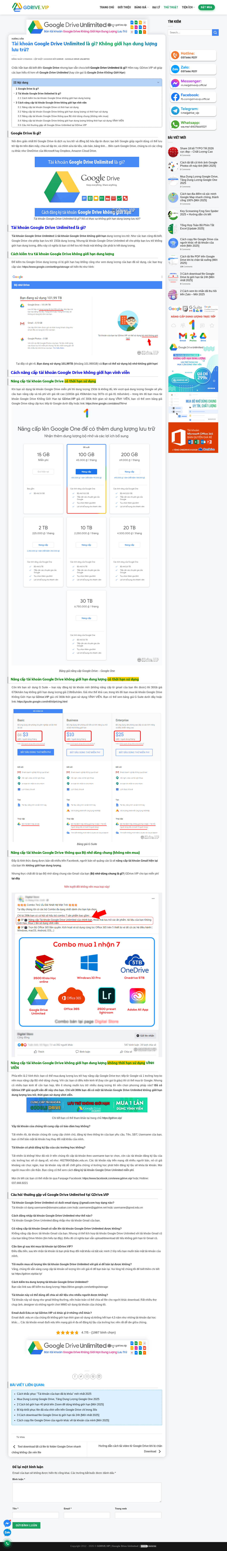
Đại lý (156, 7)
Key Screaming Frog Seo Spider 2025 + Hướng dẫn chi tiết (199, 213)
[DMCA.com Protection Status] (148, 1546)
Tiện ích (187, 7)
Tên (15, 1508)
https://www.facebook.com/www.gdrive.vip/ (107, 1178)
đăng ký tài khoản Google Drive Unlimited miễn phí (104, 1170)
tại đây (16, 878)
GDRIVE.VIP (103, 1546)
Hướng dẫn (18, 38)
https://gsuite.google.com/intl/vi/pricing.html (42, 701)
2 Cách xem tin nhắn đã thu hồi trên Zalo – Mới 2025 (198, 293)
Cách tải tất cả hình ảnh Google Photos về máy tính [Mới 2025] (198, 164)
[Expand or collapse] (158, 82)
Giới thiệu (124, 7)
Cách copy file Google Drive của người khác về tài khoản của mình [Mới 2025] (199, 242)
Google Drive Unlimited (125, 1546)
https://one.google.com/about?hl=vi (106, 403)
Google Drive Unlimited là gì (107, 67)
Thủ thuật (171, 7)
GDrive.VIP (68, 398)
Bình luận (18, 1479)
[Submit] (215, 32)
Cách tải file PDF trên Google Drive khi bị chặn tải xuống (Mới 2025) (199, 259)
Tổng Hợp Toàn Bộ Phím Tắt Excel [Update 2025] (197, 227)
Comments (185, 155)
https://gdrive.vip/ (112, 1118)
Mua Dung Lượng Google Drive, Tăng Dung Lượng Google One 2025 (199, 179)
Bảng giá (140, 7)
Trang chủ (107, 7)
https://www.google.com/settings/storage (45, 266)
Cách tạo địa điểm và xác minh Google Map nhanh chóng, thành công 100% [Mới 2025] (199, 197)
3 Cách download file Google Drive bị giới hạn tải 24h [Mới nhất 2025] (197, 277)
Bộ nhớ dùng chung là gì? (107, 873)
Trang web (121, 1508)
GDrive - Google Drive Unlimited (73, 59)
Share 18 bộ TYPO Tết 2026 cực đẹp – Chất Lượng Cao (197, 150)
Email (67, 1508)
